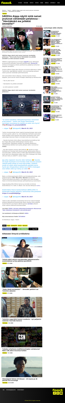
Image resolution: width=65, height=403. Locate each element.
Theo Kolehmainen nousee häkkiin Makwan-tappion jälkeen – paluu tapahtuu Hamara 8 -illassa (57, 42)
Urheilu (53, 46)
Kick (52, 93)
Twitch (9, 10)
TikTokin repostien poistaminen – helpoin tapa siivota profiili (56, 116)
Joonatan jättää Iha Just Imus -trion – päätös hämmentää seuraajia (56, 60)
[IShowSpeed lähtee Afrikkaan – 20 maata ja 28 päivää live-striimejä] (21, 367)
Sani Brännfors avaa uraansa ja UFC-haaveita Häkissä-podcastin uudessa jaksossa (56, 108)
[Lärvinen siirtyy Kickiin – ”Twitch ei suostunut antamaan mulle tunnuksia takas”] (46, 99)
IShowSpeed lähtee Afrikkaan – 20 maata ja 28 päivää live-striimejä (19, 379)
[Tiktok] (54, 393)
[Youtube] (61, 393)
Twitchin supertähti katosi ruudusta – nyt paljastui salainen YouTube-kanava (21, 320)
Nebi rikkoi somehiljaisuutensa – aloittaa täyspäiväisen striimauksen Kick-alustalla (57, 89)
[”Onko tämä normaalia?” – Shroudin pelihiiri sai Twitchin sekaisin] (21, 277)
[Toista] (4, 115)
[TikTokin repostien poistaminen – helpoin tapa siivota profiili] (46, 117)
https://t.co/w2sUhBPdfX (16, 125)
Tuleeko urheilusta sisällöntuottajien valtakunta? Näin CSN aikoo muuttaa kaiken (21, 349)
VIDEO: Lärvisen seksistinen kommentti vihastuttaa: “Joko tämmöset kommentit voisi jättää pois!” (21, 209)
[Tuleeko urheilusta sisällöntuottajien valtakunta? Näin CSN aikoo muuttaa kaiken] (21, 337)
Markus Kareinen (7, 26)
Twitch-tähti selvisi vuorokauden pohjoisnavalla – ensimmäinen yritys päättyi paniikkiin (21, 260)
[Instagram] (57, 393)
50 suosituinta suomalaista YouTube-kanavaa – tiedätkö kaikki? (56, 33)
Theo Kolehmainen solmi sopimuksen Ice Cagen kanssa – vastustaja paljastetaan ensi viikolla (57, 79)
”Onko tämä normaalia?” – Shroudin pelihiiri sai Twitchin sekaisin (20, 290)
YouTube (53, 36)
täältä (38, 185)
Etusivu (4, 10)
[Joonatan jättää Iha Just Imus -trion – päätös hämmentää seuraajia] (46, 61)
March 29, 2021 (27, 128)
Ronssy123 (14, 225)
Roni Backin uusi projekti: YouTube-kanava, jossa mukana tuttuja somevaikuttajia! (56, 51)
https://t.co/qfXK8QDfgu (11, 193)
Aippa (8, 225)
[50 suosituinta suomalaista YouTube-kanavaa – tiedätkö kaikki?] (46, 33)
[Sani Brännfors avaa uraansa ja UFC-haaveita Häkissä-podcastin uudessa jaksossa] (46, 108)
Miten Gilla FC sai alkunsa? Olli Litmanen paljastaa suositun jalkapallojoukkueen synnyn (56, 69)
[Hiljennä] (37, 115)
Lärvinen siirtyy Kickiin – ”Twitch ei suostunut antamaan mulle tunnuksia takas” (57, 99)
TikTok (53, 119)
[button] (21, 105)
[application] (21, 105)
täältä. (26, 213)
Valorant (25, 225)
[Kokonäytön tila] (39, 115)
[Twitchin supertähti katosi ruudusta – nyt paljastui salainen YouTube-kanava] (21, 307)
